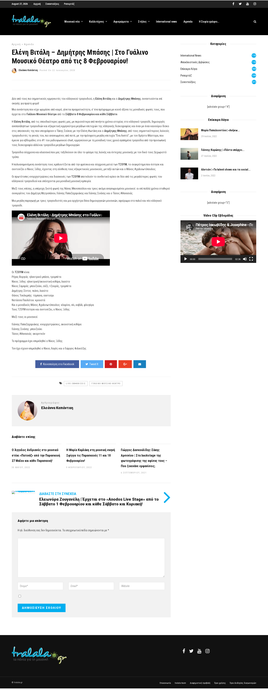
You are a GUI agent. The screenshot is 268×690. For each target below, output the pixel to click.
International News (190, 55)
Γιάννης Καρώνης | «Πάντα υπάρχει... (222, 149)
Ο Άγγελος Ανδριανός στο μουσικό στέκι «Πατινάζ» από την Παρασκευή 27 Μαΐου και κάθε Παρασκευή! (36, 455)
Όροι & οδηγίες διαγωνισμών (243, 683)
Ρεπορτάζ (69, 4)
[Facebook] (183, 651)
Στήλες (142, 21)
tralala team (180, 683)
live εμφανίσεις (76, 384)
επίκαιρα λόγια (188, 68)
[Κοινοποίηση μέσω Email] (139, 364)
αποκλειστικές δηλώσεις (195, 62)
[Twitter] (191, 651)
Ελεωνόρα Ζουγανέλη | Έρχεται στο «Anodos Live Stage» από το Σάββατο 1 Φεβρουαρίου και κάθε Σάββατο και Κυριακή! (99, 501)
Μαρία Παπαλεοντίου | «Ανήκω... (220, 130)
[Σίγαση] (245, 259)
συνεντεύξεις (188, 82)
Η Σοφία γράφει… (209, 21)
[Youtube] (247, 4)
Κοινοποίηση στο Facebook (58, 364)
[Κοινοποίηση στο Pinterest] (111, 364)
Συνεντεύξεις (52, 4)
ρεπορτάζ (186, 75)
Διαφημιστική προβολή (200, 683)
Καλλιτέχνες (96, 21)
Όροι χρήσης (220, 683)
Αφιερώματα (121, 21)
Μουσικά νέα (72, 21)
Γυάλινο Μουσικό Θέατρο (105, 384)
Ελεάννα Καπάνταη (28, 70)
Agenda (187, 21)
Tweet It (93, 364)
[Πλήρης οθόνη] (251, 259)
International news (166, 21)
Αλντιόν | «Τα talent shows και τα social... (226, 169)
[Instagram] (254, 4)
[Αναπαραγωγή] (186, 259)
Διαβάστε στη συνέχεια (57, 494)
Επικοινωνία (165, 683)
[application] (218, 241)
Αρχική (37, 4)
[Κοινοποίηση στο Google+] (125, 364)
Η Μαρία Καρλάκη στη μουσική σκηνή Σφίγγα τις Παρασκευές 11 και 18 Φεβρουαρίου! (90, 455)
